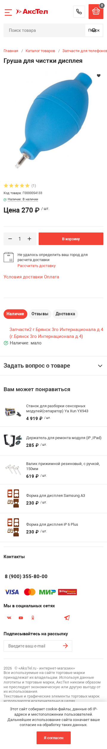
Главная (11, 51)
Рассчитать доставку (37, 265)
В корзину (71, 239)
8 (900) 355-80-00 (79, 12)
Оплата (51, 277)
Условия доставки (23, 277)
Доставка (65, 313)
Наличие (15, 313)
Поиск (94, 30)
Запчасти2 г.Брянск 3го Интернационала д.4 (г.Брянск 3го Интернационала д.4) (56, 333)
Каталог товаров (40, 51)
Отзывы (40, 313)
